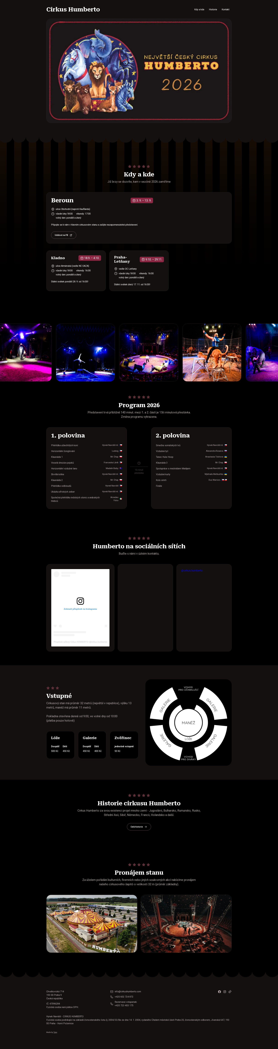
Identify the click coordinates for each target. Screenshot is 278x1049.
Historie (213, 9)
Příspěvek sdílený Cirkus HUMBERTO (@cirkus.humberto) (80, 642)
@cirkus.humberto (192, 570)
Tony (55, 1032)
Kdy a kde (199, 9)
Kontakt (225, 9)
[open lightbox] (92, 353)
